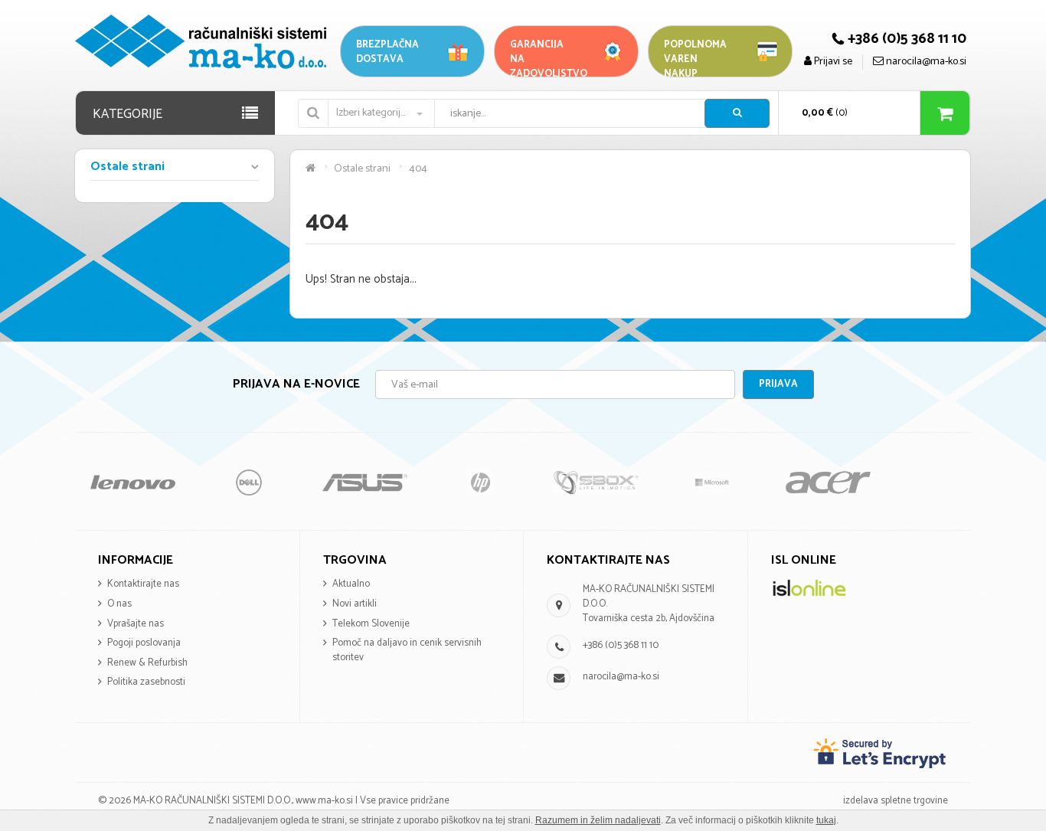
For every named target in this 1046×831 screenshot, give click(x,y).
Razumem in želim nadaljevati (598, 820)
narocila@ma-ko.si (621, 677)
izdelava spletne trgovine (895, 801)
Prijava (778, 384)
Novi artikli (354, 604)
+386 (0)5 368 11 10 (621, 645)
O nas (119, 604)
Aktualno (351, 584)
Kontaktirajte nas (143, 584)
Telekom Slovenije (371, 624)
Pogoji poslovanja (144, 643)
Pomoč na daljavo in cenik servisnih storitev (407, 650)
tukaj (826, 820)
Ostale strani (127, 168)
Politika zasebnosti (146, 682)
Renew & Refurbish (147, 663)
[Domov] (310, 169)
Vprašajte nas (135, 624)
